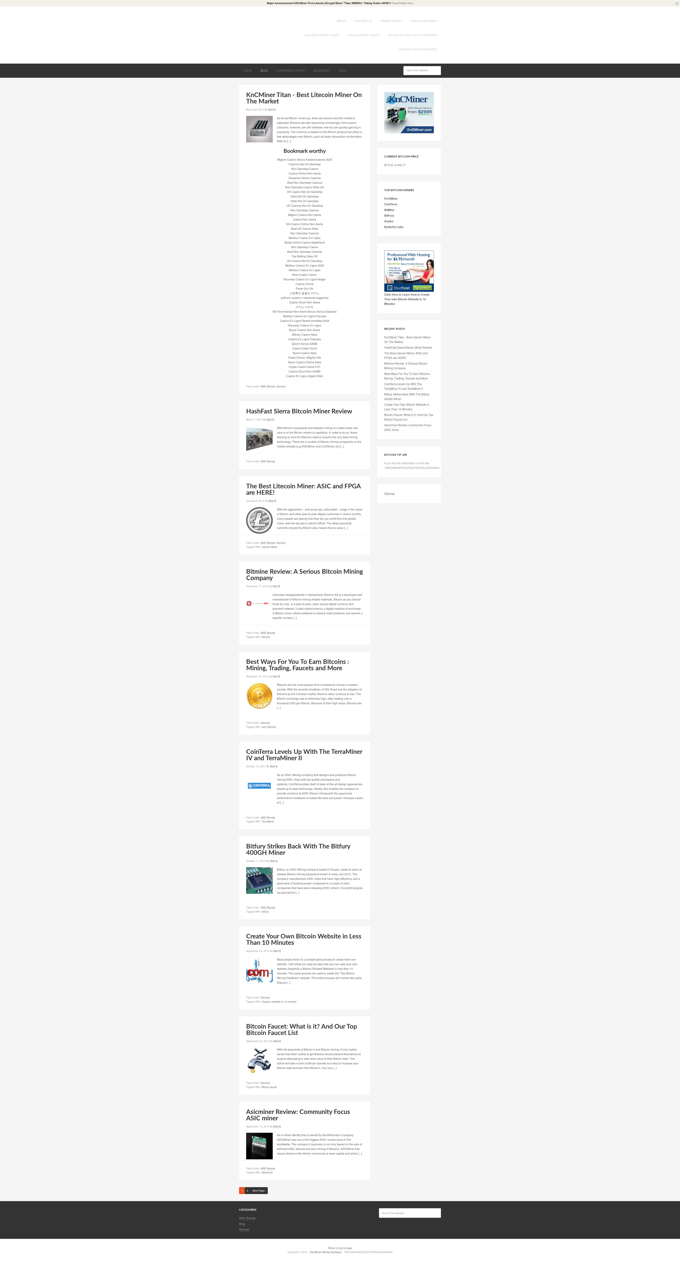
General (280, 386)
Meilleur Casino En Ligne (305, 238)
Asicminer (267, 1172)
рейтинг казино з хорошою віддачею (304, 298)
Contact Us (363, 21)
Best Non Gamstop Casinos (304, 182)
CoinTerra (390, 204)
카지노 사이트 (304, 307)
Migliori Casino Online (322, 35)
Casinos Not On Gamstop (418, 49)
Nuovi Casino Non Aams (304, 330)
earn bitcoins (269, 727)
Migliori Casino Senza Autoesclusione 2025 (304, 159)
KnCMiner (391, 198)
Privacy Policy (391, 21)
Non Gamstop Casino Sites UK (304, 187)
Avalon (389, 221)
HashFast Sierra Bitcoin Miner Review (299, 411)
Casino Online (305, 284)
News (342, 70)
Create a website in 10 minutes (279, 1001)
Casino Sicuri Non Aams (304, 302)
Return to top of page (340, 1248)
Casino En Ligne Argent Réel (304, 376)
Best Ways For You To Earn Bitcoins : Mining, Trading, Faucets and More (297, 665)
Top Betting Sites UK (304, 256)
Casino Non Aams (424, 21)
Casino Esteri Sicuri (304, 348)
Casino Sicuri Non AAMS (305, 371)
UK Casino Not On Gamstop (304, 192)
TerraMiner (268, 821)
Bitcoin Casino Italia (304, 334)
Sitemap (389, 494)
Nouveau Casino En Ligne (304, 325)
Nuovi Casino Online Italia (304, 362)
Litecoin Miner (269, 547)
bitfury (265, 911)
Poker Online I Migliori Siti (304, 358)
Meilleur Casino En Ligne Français (304, 316)
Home (247, 70)
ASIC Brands (268, 386)
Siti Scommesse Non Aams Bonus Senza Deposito (305, 311)
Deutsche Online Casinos (304, 178)
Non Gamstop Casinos (304, 210)
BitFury (389, 215)
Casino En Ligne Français (304, 339)
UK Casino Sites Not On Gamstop (412, 35)
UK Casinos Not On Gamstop (304, 206)
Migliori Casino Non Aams (304, 215)
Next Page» (259, 1190)
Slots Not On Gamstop (305, 201)
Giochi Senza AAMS (305, 344)
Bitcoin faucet (269, 1087)
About (341, 21)
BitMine (389, 210)
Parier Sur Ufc (304, 288)
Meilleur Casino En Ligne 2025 (304, 265)
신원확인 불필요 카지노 (304, 293)
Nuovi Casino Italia (305, 353)
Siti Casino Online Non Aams (304, 224)
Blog (264, 70)
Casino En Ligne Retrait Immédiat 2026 (304, 321)
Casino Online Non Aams (305, 173)
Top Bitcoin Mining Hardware (267, 21)
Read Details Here (402, 3)
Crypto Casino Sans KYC (305, 367)
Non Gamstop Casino (363, 35)
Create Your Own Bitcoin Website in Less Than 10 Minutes (406, 406)
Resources (321, 70)
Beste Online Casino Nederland (305, 242)
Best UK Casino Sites (304, 229)
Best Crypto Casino (304, 275)
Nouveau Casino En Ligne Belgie (305, 279)
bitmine (266, 637)
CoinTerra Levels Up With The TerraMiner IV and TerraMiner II (403, 386)
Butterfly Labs (393, 227)
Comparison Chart (290, 70)
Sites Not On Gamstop (305, 196)
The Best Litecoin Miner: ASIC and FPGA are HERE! (406, 355)
